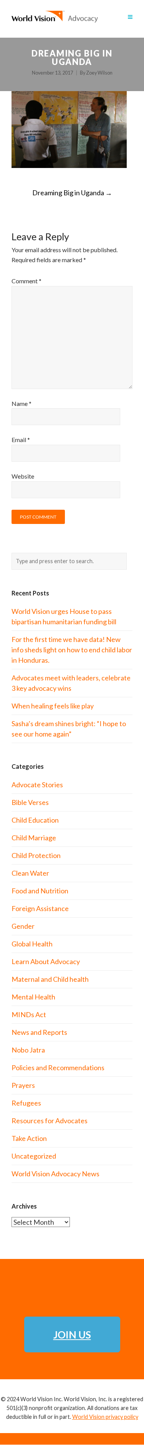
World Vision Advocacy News (55, 1173)
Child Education (35, 820)
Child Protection (36, 855)
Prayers (23, 1085)
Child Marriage (34, 837)
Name (21, 403)
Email (21, 439)
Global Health (32, 943)
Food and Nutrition (40, 890)
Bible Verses (30, 802)
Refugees (26, 1103)
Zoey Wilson (99, 73)
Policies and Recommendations (58, 1067)
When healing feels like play (53, 706)
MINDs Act (29, 1014)
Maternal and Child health (50, 979)
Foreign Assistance (40, 908)
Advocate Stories (37, 784)
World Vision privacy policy (105, 1416)
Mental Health (33, 997)
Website (23, 476)
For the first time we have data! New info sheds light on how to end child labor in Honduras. (72, 649)
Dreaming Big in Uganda (72, 192)
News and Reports (39, 1032)
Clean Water (30, 873)
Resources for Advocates (50, 1120)
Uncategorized (34, 1156)
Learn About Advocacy (46, 961)
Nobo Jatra (28, 1050)
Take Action (29, 1138)
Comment (26, 280)
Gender (23, 926)
